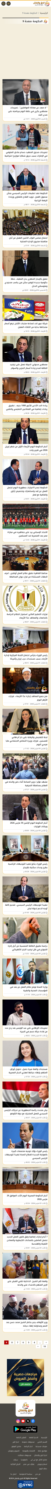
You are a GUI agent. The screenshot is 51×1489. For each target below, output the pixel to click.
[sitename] (25, 1408)
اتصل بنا (13, 1474)
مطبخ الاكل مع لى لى (39, 1459)
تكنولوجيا (24, 1459)
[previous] (46, 1342)
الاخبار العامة (33, 1437)
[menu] (8, 3)
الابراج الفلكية (15, 1464)
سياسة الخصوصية (25, 1474)
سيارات (15, 1459)
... (40, 1342)
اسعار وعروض (42, 1464)
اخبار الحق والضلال (40, 1455)
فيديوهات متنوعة (28, 1442)
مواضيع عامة (42, 1451)
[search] (3, 3)
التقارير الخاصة (21, 1437)
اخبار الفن (16, 1442)
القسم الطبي (42, 1442)
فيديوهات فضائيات (24, 1455)
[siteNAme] (42, 3)
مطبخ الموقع (16, 1446)
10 (44, 1346)
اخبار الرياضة (28, 1446)
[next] (38, 1346)
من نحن (37, 1474)
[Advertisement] (25, 52)
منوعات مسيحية (41, 1446)
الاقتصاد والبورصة (28, 1451)
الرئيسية (44, 13)
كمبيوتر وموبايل (13, 1451)
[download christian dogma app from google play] (25, 1429)
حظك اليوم (43, 1468)
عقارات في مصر (28, 1464)
